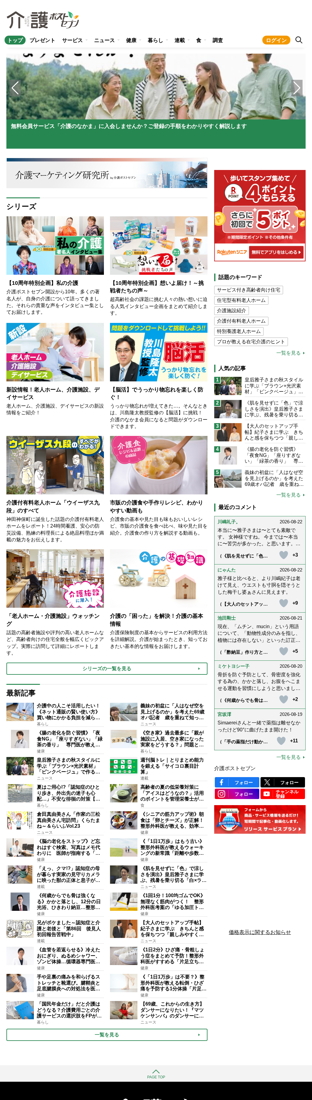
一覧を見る (288, 353)
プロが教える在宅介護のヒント (251, 341)
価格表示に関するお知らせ (260, 932)
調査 (218, 40)
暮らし (155, 40)
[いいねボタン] (283, 555)
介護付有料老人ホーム (241, 321)
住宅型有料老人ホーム (241, 300)
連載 (180, 40)
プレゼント (42, 40)
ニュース (104, 40)
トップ (15, 40)
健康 (131, 40)
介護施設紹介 (231, 310)
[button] (297, 88)
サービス (72, 40)
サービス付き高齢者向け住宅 (248, 289)
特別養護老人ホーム (239, 331)
